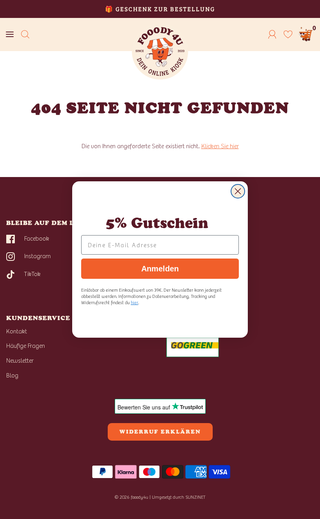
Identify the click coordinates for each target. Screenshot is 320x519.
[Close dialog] (238, 191)
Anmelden (160, 268)
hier (134, 302)
